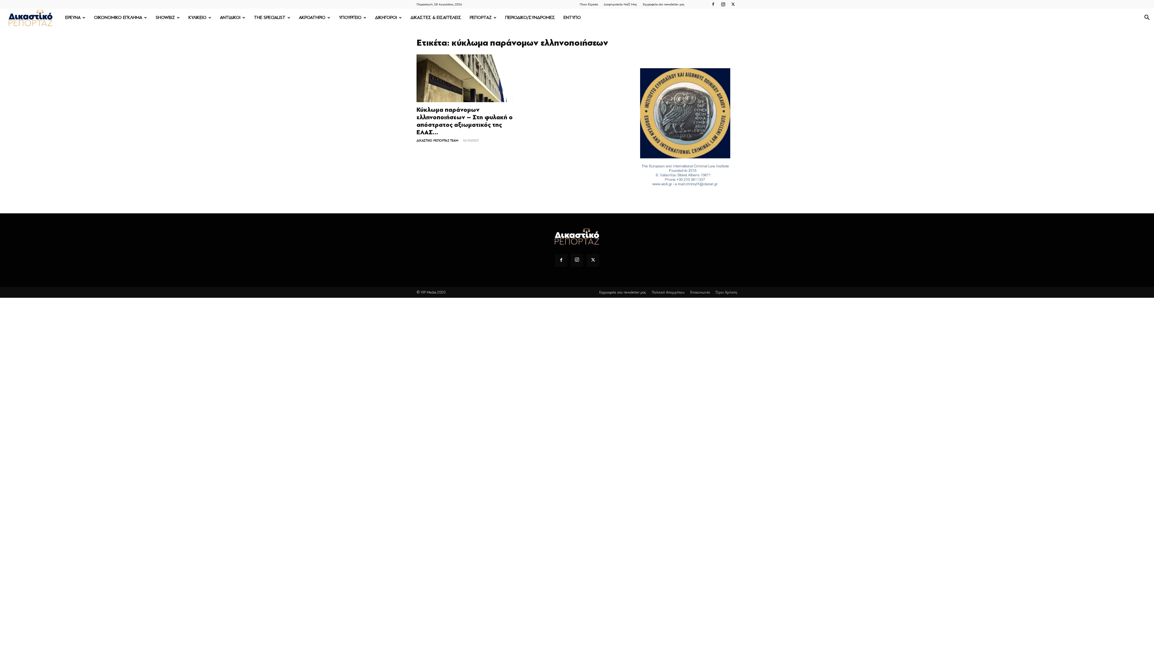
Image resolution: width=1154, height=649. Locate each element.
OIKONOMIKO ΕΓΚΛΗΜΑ (118, 17)
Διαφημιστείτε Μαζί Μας (620, 4)
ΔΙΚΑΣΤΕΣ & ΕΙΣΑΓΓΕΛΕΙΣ (436, 17)
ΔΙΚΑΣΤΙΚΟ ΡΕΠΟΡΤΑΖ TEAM (437, 140)
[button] (1147, 18)
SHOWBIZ (165, 17)
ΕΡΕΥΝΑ (73, 17)
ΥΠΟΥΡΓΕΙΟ (350, 17)
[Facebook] (713, 4)
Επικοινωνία (700, 292)
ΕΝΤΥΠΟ (572, 17)
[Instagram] (723, 4)
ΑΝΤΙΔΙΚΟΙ (230, 17)
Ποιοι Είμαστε (589, 4)
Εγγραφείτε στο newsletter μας (664, 4)
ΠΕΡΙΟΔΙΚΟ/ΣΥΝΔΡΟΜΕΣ (530, 17)
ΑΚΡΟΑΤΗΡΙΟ (312, 17)
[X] (732, 4)
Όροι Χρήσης (726, 292)
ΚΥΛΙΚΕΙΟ (197, 17)
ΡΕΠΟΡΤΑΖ (481, 17)
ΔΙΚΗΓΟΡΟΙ (386, 17)
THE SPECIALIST (269, 17)
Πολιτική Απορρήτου (668, 292)
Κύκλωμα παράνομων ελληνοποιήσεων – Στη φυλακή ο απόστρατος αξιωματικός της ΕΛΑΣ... (465, 121)
